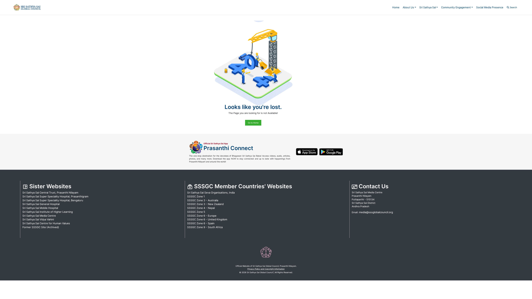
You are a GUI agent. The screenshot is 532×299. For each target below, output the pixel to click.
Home (395, 7)
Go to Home (253, 123)
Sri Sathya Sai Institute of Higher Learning (47, 211)
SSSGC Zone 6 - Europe (201, 215)
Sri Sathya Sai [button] (427, 7)
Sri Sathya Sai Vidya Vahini (38, 219)
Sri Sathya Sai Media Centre (39, 215)
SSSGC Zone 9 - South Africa (205, 227)
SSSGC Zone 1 (196, 196)
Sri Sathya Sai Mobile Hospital (40, 207)
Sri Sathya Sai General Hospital (41, 204)
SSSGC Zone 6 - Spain (200, 223)
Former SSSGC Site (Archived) (40, 227)
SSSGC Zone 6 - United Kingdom (207, 219)
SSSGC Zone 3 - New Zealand (205, 204)
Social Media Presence (489, 7)
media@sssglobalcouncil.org (376, 212)
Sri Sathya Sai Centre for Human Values (46, 223)
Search (513, 7)
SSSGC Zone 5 (196, 211)
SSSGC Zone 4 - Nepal (201, 207)
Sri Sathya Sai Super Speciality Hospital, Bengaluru (52, 200)
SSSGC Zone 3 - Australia (202, 200)
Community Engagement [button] (456, 7)
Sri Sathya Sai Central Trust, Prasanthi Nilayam (50, 192)
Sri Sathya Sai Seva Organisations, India (211, 192)
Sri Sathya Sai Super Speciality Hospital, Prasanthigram (55, 196)
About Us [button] (408, 7)
